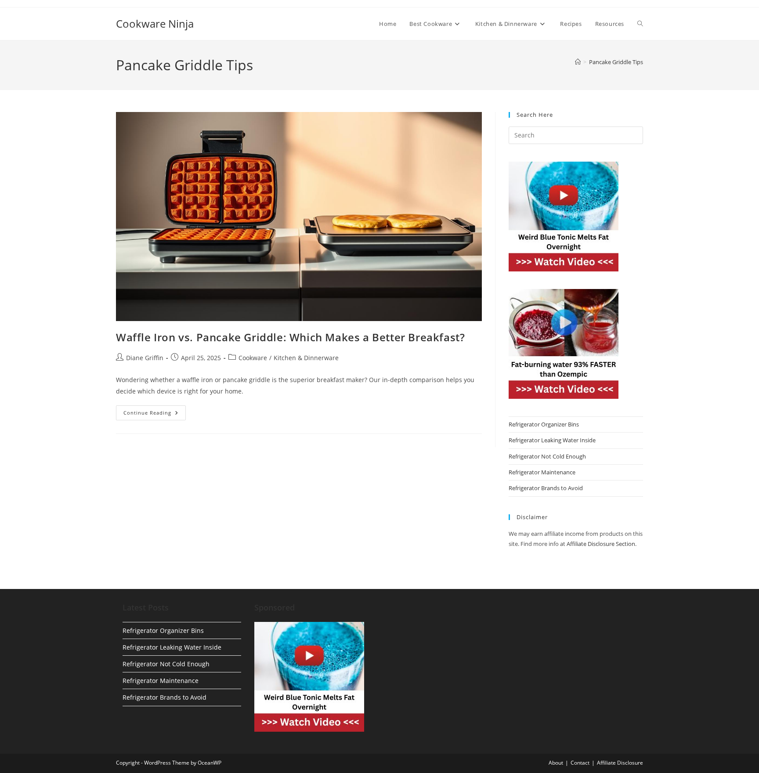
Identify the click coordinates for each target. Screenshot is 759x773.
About (556, 762)
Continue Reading (154, 414)
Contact (580, 762)
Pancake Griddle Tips (616, 62)
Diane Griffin (144, 358)
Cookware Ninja (155, 23)
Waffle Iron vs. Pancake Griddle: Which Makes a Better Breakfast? (290, 337)
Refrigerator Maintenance (542, 472)
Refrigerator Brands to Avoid (546, 488)
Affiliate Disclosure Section (601, 544)
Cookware (253, 358)
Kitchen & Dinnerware (306, 358)
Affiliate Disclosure (620, 762)
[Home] (578, 62)
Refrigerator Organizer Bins (544, 424)
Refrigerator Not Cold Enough (547, 456)
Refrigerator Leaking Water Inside (552, 440)
